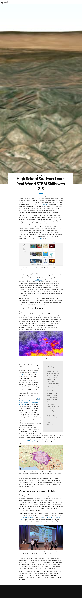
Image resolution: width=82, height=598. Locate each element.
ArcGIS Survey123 (30, 441)
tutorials (30, 238)
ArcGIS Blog (38, 238)
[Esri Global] (4, 2)
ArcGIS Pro (38, 280)
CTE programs (44, 204)
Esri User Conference (27, 517)
